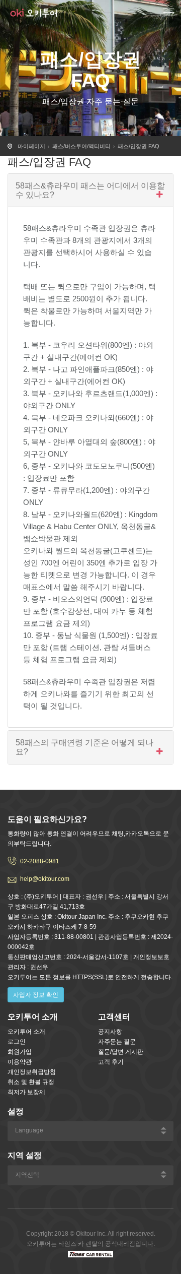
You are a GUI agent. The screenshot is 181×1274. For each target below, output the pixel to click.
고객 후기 (111, 1061)
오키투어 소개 (26, 1031)
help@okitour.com (44, 878)
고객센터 (114, 1016)
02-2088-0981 (39, 861)
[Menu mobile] (168, 14)
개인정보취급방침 (32, 1071)
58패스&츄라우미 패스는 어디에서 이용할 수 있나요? (90, 190)
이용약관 (20, 1061)
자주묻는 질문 (117, 1041)
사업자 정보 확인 (35, 994)
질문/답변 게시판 (120, 1051)
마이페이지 (31, 146)
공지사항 (110, 1031)
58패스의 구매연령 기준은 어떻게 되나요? (84, 747)
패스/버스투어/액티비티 (81, 146)
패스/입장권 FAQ (138, 146)
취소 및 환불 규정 (31, 1082)
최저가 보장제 (26, 1092)
